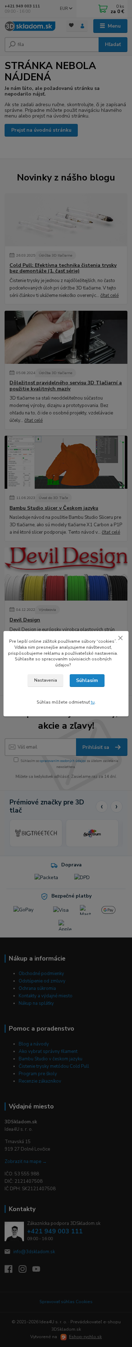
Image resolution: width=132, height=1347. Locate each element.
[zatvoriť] (120, 638)
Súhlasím (87, 680)
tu (93, 702)
